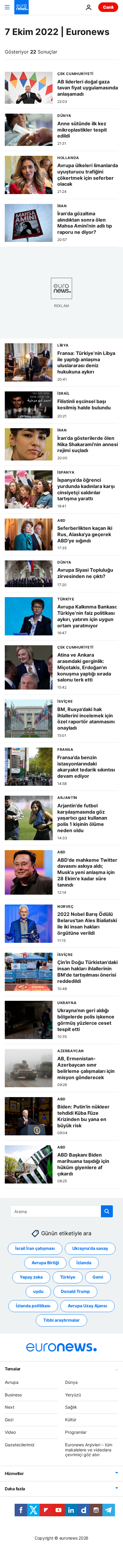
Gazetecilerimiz (20, 1444)
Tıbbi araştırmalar (61, 1320)
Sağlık (71, 1407)
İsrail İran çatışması (35, 1248)
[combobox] (61, 1211)
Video (10, 1432)
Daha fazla (15, 1488)
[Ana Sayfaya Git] (21, 7)
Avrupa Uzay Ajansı (87, 1305)
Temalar (13, 1368)
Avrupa (12, 1382)
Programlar (76, 1432)
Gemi (98, 1276)
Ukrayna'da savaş (90, 1248)
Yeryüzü (73, 1394)
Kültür (70, 1419)
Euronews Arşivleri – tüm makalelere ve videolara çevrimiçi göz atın (88, 1449)
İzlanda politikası (33, 1305)
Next (9, 1407)
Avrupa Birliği (45, 1262)
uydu (38, 1291)
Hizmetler (14, 1473)
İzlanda (83, 1262)
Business (13, 1394)
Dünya (71, 1382)
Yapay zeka (31, 1276)
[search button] (107, 1211)
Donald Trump (75, 1291)
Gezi (9, 1419)
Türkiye (67, 1276)
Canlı (108, 7)
